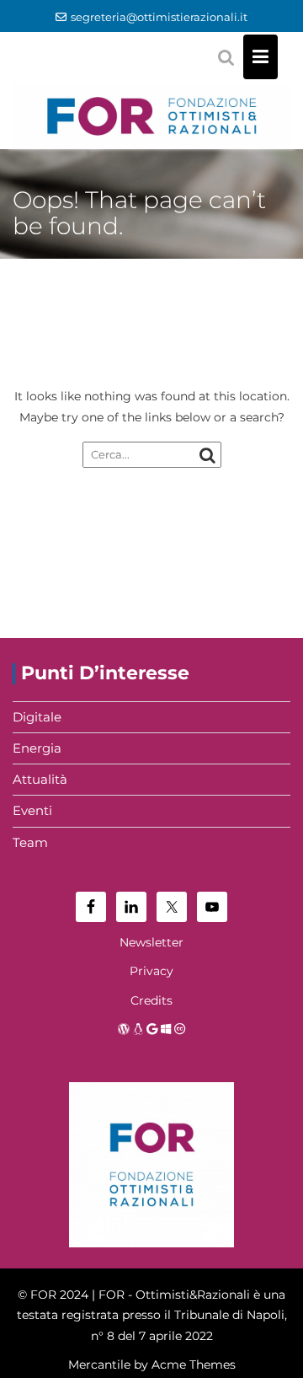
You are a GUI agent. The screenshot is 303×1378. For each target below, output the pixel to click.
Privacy (151, 971)
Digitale (37, 717)
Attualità (40, 779)
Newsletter (151, 942)
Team (30, 842)
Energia (37, 748)
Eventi (32, 810)
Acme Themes (194, 1364)
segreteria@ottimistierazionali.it (159, 17)
